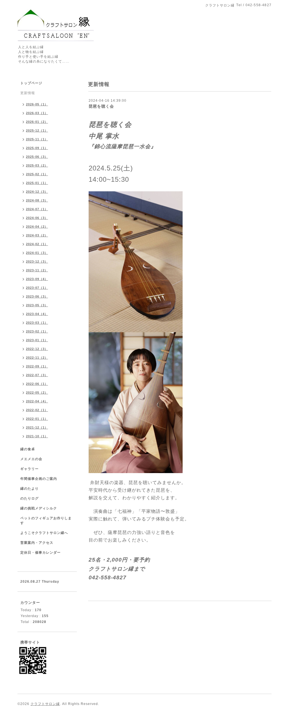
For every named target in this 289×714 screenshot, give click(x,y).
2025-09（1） (37, 148)
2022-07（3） (37, 375)
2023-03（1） (37, 322)
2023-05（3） (37, 305)
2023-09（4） (37, 279)
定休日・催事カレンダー (40, 553)
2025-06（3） (37, 156)
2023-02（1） (37, 331)
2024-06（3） (37, 217)
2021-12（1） (37, 427)
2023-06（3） (37, 296)
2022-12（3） (37, 349)
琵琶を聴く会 (101, 106)
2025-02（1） (37, 174)
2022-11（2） (37, 357)
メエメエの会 (31, 459)
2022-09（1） (37, 366)
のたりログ (29, 498)
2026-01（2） (37, 121)
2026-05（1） (37, 104)
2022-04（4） (37, 401)
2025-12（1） (37, 130)
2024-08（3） (37, 200)
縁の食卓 (27, 449)
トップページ (31, 83)
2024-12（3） (37, 191)
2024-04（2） (37, 226)
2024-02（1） (37, 244)
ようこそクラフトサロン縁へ (44, 533)
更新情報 (27, 93)
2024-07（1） (37, 209)
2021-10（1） (37, 436)
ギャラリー (29, 469)
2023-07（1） (37, 287)
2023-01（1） (37, 340)
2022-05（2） (37, 392)
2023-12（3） (37, 261)
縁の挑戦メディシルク (38, 508)
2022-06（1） (37, 383)
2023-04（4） (37, 314)
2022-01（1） (37, 418)
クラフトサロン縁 (45, 704)
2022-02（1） (37, 410)
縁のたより (29, 489)
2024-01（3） (37, 252)
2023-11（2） (37, 270)
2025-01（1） (37, 183)
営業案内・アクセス (36, 543)
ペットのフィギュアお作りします (46, 520)
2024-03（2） (37, 235)
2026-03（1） (37, 113)
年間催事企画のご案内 (38, 479)
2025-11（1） (37, 139)
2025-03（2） (37, 165)
